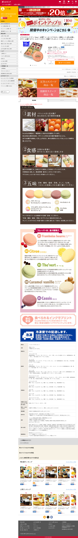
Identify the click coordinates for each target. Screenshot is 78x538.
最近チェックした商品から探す (7, 41)
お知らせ (3, 58)
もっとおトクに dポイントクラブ (7, 83)
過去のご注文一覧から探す (6, 43)
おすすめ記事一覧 (37, 522)
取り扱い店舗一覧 (24, 529)
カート (34, 524)
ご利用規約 (3, 68)
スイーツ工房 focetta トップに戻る (69, 69)
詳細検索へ (3, 21)
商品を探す (22, 522)
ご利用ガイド (3, 53)
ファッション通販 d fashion (6, 85)
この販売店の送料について (68, 45)
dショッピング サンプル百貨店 (7, 78)
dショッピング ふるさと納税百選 (7, 80)
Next (75, 471)
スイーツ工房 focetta (24, 442)
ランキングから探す (5, 46)
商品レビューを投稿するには (70, 76)
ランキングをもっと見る (71, 461)
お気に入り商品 (23, 524)
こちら (34, 533)
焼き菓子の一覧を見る (71, 72)
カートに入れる (64, 63)
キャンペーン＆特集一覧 (6, 28)
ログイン (5, 91)
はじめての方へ (4, 63)
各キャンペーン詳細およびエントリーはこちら (57, 53)
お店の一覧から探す (5, 35)
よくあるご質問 (4, 61)
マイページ (35, 526)
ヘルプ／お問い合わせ (5, 56)
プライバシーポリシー (66, 524)
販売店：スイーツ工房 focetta (68, 43)
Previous (21, 471)
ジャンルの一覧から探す (6, 38)
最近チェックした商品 (24, 526)
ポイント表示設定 (37, 527)
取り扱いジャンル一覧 (24, 527)
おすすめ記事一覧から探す (6, 48)
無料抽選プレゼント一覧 (6, 31)
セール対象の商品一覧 (5, 26)
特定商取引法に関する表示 (6, 73)
